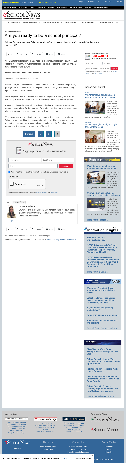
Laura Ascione (27, 206)
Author (9, 202)
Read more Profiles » (97, 220)
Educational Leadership (51, 22)
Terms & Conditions (41, 192)
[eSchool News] (21, 15)
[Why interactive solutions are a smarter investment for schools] (95, 112)
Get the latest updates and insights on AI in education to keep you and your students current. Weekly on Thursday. (74, 427)
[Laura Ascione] (12, 218)
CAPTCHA (13, 177)
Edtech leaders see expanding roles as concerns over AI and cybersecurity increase (101, 300)
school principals (44, 236)
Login (81, 2)
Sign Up (114, 68)
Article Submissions (78, 449)
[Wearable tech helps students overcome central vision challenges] (96, 210)
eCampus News (27, 2)
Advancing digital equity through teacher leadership (101, 125)
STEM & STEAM (70, 22)
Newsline (51, 7)
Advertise (17, 449)
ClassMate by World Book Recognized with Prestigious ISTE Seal (102, 351)
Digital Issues (62, 7)
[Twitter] (11, 221)
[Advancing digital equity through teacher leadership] (95, 142)
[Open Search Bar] (117, 22)
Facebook (109, 447)
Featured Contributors (47, 2)
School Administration (16, 236)
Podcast (88, 7)
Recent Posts (19, 202)
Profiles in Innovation (101, 7)
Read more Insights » (97, 272)
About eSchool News (48, 447)
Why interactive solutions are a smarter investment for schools (101, 167)
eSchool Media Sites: (11, 2)
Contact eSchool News (78, 447)
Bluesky (91, 2)
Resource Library (10, 7)
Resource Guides (76, 7)
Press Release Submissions (78, 452)
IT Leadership (13, 22)
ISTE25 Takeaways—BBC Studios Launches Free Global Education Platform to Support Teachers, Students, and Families (102, 248)
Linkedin (108, 452)
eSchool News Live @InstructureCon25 (96, 239)
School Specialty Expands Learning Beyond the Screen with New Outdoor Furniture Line (102, 388)
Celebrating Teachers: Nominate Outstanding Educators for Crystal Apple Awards (103, 379)
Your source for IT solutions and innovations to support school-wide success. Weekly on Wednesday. (45, 427)
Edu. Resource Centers (27, 7)
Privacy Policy (54, 192)
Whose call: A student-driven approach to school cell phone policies (101, 290)
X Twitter (108, 449)
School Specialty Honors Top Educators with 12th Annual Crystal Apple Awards (103, 361)
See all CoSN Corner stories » (102, 328)
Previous (29, 134)
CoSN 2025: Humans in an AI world (103, 315)
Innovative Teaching (30, 22)
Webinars (41, 7)
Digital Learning (105, 22)
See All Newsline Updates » (100, 396)
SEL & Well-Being (88, 22)
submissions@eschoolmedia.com (61, 240)
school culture (31, 236)
